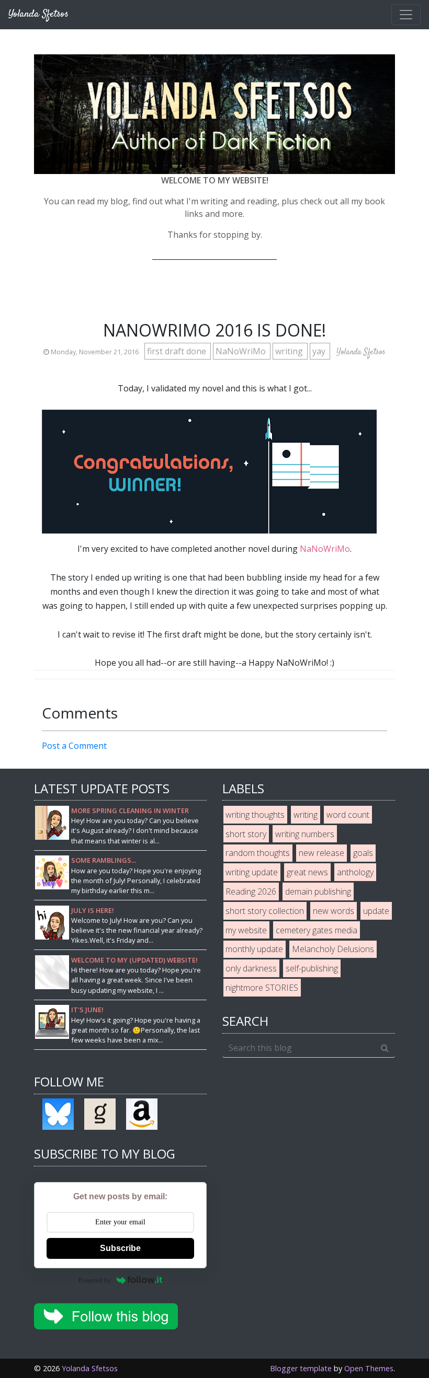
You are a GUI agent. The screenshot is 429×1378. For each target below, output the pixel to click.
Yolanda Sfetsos (90, 1368)
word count (347, 814)
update (376, 911)
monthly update (254, 949)
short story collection (264, 911)
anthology (355, 872)
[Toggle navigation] (406, 14)
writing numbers (304, 834)
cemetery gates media (316, 930)
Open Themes (368, 1368)
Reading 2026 (250, 891)
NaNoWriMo (242, 351)
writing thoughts (255, 814)
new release (321, 853)
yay (320, 351)
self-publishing (312, 968)
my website (246, 930)
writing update (251, 872)
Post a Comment (74, 745)
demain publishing (318, 891)
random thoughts (257, 853)
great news (307, 872)
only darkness (251, 968)
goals (363, 853)
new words (333, 911)
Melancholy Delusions (333, 949)
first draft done (177, 351)
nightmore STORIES (261, 987)
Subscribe (120, 1248)
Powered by (94, 1280)
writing (290, 351)
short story (245, 834)
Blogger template (301, 1368)
